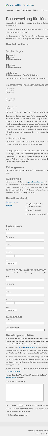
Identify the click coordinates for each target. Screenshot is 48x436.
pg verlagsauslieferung (35, 182)
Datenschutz (39, 431)
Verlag (18, 10)
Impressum (31, 431)
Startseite (10, 10)
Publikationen (26, 10)
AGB (18, 347)
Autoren (35, 10)
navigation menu (29, 5)
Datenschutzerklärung (30, 347)
